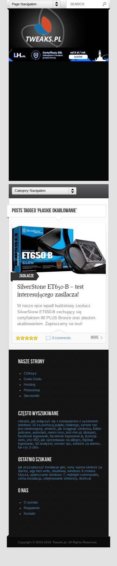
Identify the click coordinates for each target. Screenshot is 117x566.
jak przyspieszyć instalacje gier (41, 467)
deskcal (85, 478)
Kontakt (29, 513)
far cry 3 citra (28, 447)
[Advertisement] (58, 122)
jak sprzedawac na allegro (60, 440)
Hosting (29, 384)
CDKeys (30, 373)
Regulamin (32, 508)
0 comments (61, 338)
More (95, 338)
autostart (39, 432)
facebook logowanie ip (66, 436)
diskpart (89, 432)
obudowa (59, 471)
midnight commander (82, 474)
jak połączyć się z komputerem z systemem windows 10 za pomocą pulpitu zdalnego (58, 423)
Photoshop (32, 390)
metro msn (56, 432)
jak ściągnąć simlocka (74, 428)
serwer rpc (62, 443)
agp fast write (40, 471)
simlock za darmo (86, 443)
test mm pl (73, 432)
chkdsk (23, 421)
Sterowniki (31, 396)
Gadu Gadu (32, 379)
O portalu (31, 502)
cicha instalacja (29, 478)
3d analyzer (43, 443)
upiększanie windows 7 (47, 474)
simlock (50, 428)
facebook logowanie (33, 436)
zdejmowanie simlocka (60, 478)
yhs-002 (33, 440)
